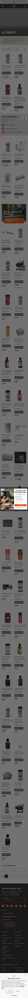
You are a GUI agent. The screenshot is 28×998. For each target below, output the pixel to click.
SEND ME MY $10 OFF (20, 505)
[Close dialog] (26, 489)
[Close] (26, 975)
